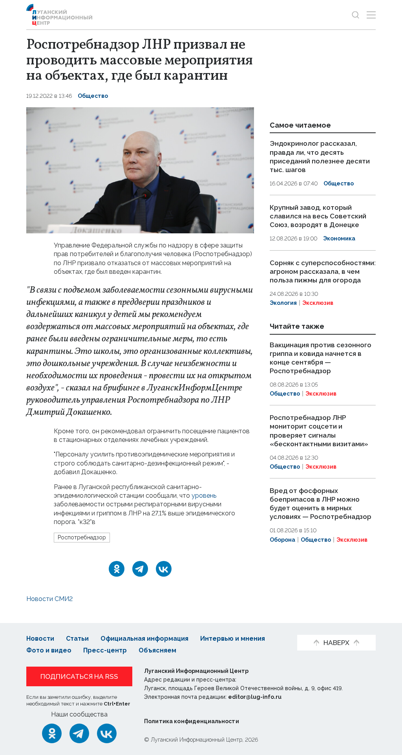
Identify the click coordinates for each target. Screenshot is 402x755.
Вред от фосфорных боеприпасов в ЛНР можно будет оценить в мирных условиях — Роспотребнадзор (320, 503)
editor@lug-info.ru (254, 697)
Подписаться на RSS (79, 676)
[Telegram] (140, 569)
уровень (204, 495)
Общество (93, 96)
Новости (40, 638)
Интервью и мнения (232, 638)
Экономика (339, 238)
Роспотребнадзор (82, 537)
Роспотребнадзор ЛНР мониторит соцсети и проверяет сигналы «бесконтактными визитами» (319, 431)
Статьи (77, 638)
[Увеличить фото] (140, 170)
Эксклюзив (317, 303)
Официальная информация (144, 638)
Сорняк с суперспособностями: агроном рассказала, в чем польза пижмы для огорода (323, 271)
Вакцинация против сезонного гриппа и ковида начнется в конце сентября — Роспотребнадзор (320, 358)
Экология (283, 303)
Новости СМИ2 (49, 599)
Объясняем (157, 650)
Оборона (282, 540)
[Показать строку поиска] (355, 15)
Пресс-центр (105, 650)
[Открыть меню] (371, 15)
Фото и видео (48, 650)
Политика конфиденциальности (191, 721)
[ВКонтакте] (164, 569)
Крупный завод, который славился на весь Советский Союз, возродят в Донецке (318, 216)
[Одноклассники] (116, 569)
